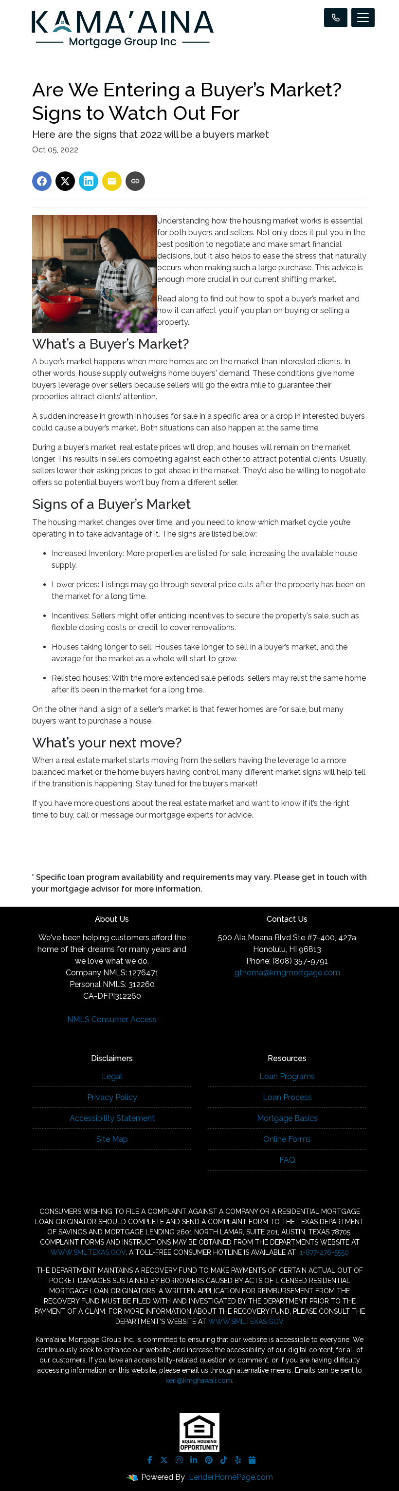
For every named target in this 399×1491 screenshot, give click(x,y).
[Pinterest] (209, 1460)
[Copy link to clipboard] (135, 181)
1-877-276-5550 (323, 1252)
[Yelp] (238, 1460)
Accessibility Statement (112, 1118)
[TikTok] (223, 1460)
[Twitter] (164, 1460)
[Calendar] (252, 1460)
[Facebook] (149, 1460)
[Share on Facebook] (42, 181)
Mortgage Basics (287, 1118)
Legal (112, 1076)
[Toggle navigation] (363, 17)
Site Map (112, 1139)
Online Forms (287, 1139)
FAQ (287, 1160)
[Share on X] (65, 181)
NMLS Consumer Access (112, 1019)
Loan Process (287, 1097)
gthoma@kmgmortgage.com (287, 972)
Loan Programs (287, 1076)
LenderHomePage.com (231, 1477)
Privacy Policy (112, 1097)
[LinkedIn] (193, 1460)
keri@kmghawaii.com (198, 1380)
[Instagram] (179, 1460)
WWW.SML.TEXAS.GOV (88, 1252)
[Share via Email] (112, 181)
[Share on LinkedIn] (88, 181)
